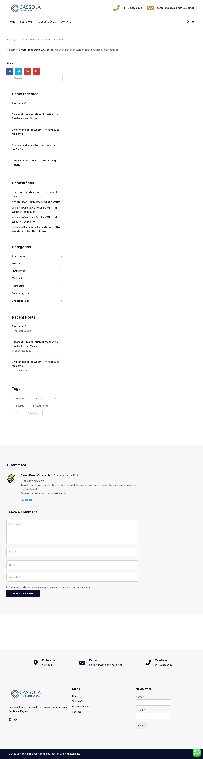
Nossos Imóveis (46, 21)
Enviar (141, 725)
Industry (20, 406)
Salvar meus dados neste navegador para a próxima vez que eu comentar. (50, 587)
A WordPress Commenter (27, 201)
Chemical (38, 398)
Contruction (19, 256)
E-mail (140, 710)
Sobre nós (26, 21)
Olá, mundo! (19, 103)
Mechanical (18, 278)
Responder (26, 500)
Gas (54, 398)
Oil (17, 413)
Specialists (33, 413)
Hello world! (53, 201)
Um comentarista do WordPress (31, 192)
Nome (140, 697)
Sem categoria (20, 293)
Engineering (19, 271)
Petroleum (18, 285)
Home (12, 21)
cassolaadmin (56, 39)
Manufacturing (40, 406)
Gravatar (60, 493)
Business (20, 398)
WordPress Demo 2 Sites (35, 49)
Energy (16, 263)
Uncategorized (13, 39)
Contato (66, 21)
